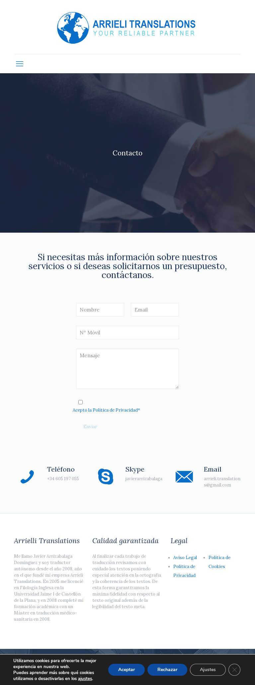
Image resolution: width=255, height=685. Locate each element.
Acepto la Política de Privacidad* (106, 410)
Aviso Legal (185, 557)
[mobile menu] (19, 63)
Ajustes (208, 669)
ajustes (85, 679)
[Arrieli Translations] (127, 27)
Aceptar (126, 669)
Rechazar (167, 669)
